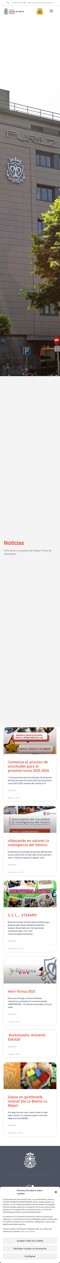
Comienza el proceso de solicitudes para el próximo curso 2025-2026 (28, 766)
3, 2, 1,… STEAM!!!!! (22, 915)
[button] (55, 1192)
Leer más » (12, 790)
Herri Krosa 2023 (21, 991)
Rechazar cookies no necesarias (30, 1248)
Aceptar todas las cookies (30, 1240)
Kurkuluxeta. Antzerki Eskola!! (26, 1037)
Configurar (30, 1256)
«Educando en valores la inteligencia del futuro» (28, 842)
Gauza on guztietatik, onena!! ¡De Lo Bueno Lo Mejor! (27, 1101)
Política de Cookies (27, 1231)
